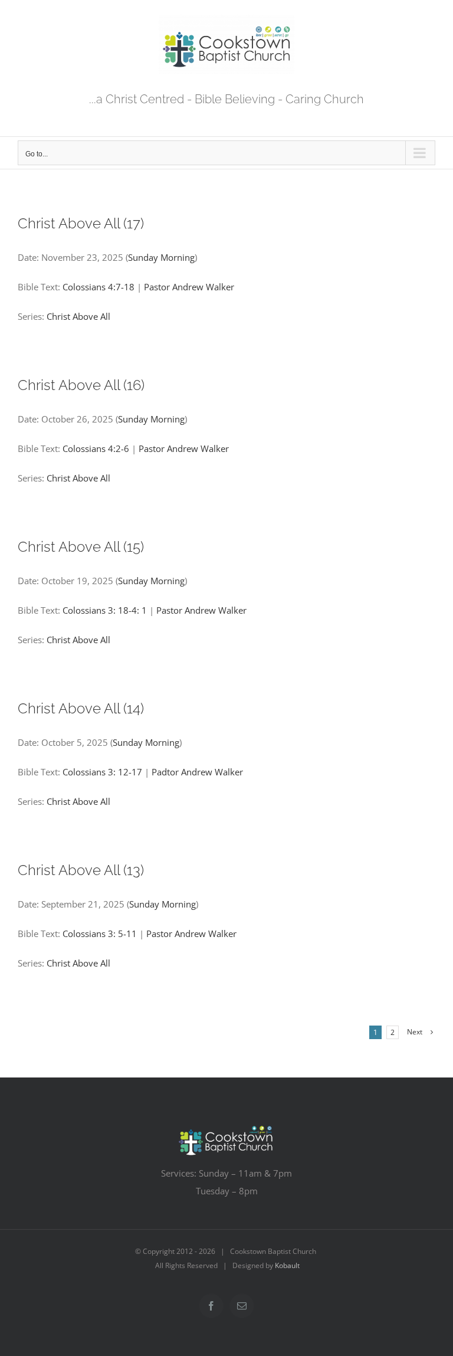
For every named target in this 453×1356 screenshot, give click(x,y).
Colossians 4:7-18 (98, 287)
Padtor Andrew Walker (197, 772)
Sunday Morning (161, 257)
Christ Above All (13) (81, 870)
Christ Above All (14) (81, 708)
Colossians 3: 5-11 (100, 933)
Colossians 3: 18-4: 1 (105, 610)
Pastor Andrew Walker (189, 287)
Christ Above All (78, 316)
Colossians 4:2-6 (96, 448)
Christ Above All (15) (81, 546)
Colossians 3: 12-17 (102, 772)
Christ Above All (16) (81, 385)
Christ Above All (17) (81, 223)
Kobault (287, 1265)
